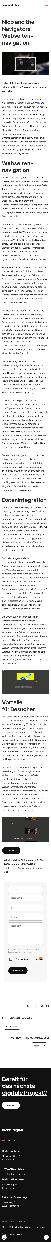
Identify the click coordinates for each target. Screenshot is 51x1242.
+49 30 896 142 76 (13, 1168)
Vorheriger (14, 1026)
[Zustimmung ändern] (4, 1237)
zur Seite (11, 850)
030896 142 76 (28, 864)
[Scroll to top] (46, 1237)
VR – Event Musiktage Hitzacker (29, 1037)
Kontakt (11, 1105)
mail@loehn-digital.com (14, 1173)
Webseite (39, 102)
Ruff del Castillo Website (17, 1018)
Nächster (37, 1046)
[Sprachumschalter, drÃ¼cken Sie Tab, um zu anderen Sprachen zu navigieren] (47, 5)
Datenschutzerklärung (15, 952)
